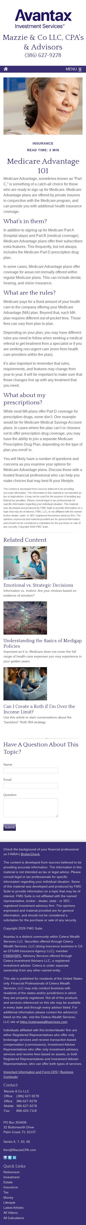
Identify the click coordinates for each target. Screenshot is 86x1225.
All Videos (10, 1212)
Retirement (11, 1172)
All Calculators (13, 1218)
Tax (5, 1192)
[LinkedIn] (14, 1158)
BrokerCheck (30, 854)
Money (8, 1197)
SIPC (17, 956)
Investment (11, 1177)
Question (10, 795)
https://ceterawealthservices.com (43, 1022)
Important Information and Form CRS (30, 1072)
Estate (8, 1182)
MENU (71, 69)
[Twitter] (10, 1158)
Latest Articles (13, 1207)
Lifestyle (9, 1202)
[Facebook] (5, 1158)
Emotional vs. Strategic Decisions (38, 585)
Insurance (10, 1187)
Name (7, 764)
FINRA (8, 956)
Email (7, 779)
